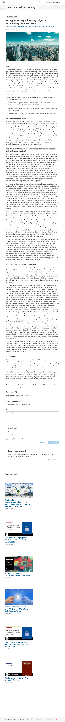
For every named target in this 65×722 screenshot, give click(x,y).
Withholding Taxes (12, 16)
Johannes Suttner (22, 26)
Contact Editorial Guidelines (48, 460)
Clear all (42, 442)
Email (8, 432)
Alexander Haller (11, 26)
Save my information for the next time (18, 439)
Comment (8, 410)
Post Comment (53, 442)
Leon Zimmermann (34, 26)
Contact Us (30, 719)
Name (8, 425)
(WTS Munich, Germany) (47, 26)
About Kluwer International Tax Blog (14, 719)
